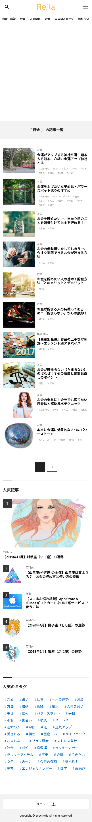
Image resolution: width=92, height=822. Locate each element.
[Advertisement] (46, 73)
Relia (45, 815)
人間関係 (35, 19)
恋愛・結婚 (9, 19)
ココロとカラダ (64, 19)
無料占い (83, 19)
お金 (47, 19)
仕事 (22, 19)
